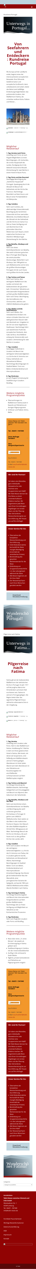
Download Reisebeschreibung (20, 596)
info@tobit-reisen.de (11, 1211)
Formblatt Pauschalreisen (13, 1219)
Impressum (8, 1235)
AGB (5, 1231)
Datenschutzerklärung (11, 1227)
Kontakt (6, 1239)
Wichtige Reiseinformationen (14, 1223)
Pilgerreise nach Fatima (12, 634)
